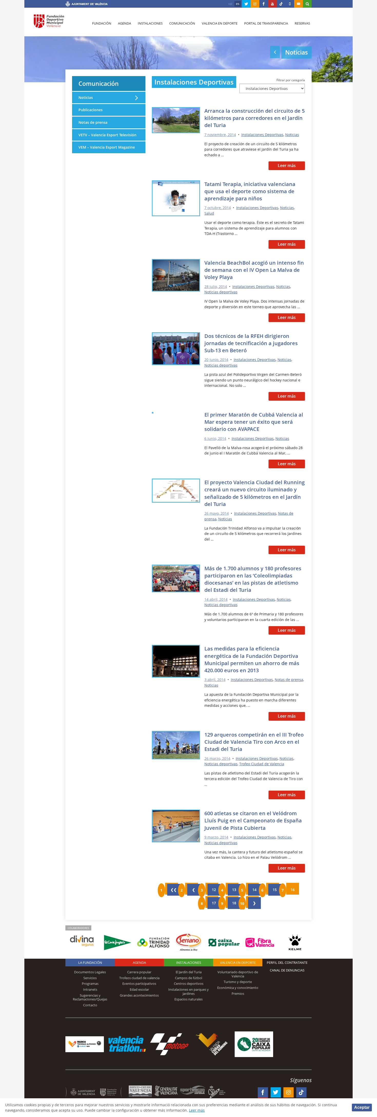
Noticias (292, 134)
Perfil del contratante (287, 962)
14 (254, 889)
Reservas (302, 23)
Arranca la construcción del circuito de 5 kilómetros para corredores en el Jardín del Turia (254, 118)
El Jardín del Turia (189, 972)
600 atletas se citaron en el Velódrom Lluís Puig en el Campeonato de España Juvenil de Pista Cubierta (253, 820)
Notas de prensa (289, 679)
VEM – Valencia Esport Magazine (106, 147)
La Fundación (90, 962)
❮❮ (174, 889)
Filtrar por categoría (290, 80)
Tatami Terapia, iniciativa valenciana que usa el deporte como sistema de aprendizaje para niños (249, 191)
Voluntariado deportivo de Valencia (237, 974)
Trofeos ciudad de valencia (139, 978)
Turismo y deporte (238, 981)
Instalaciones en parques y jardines (188, 991)
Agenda (124, 23)
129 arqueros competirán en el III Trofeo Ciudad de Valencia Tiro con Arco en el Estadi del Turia (254, 741)
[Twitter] (246, 4)
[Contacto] (298, 4)
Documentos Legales (90, 972)
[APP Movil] (289, 4)
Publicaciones (90, 109)
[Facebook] (263, 4)
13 (234, 889)
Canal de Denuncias (287, 970)
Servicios (90, 978)
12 (214, 889)
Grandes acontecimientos (139, 995)
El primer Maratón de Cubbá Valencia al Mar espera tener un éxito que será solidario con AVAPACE (253, 421)
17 (214, 903)
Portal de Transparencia (266, 23)
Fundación (101, 23)
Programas (90, 983)
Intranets (90, 989)
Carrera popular (139, 972)
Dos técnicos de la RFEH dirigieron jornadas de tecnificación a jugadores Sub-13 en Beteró (251, 343)
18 (234, 903)
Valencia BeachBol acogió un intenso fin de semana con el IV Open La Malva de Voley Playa (254, 270)
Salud (209, 213)
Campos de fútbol (188, 978)
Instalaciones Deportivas (262, 134)
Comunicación (182, 23)
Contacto (90, 1005)
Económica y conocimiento (237, 987)
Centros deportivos (188, 983)
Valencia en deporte (219, 23)
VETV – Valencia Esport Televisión (107, 134)
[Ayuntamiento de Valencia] (86, 4)
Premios (238, 993)
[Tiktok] (281, 4)
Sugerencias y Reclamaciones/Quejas (90, 997)
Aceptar (362, 1107)
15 (275, 889)
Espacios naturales (188, 999)
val (230, 4)
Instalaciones (150, 23)
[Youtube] (272, 4)
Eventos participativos (139, 983)
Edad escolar (139, 989)
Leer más (287, 165)
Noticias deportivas (220, 291)
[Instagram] (255, 4)
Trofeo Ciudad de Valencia (261, 763)
